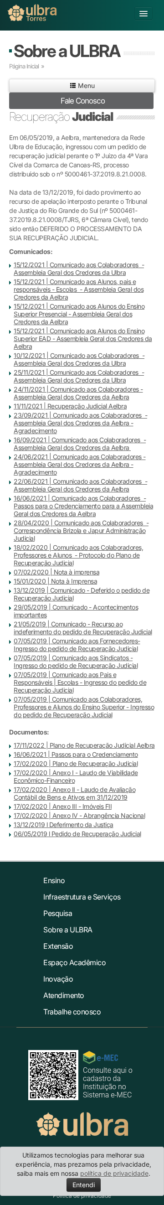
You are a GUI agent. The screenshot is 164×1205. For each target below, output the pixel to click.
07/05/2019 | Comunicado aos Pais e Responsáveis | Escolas (65, 678)
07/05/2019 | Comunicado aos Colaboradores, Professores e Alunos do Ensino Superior (78, 703)
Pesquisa (57, 913)
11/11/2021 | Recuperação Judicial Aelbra (70, 406)
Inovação (58, 978)
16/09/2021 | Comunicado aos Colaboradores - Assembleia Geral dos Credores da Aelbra (80, 443)
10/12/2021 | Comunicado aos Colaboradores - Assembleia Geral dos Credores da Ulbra (79, 359)
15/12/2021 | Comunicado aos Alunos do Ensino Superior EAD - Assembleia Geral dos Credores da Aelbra (83, 338)
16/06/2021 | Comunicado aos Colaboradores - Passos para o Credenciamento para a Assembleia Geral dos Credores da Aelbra (83, 505)
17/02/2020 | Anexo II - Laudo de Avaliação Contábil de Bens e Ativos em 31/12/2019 (74, 793)
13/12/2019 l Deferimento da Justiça (63, 824)
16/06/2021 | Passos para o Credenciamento (76, 754)
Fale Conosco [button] (83, 100)
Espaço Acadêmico (74, 962)
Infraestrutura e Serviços (82, 896)
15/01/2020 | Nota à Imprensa (55, 581)
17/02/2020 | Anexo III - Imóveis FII (63, 806)
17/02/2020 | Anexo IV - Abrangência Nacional (79, 815)
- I (83, 682)
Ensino (54, 880)
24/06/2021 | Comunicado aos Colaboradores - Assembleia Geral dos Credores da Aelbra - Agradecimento (80, 464)
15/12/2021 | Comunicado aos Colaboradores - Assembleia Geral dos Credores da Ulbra (79, 268)
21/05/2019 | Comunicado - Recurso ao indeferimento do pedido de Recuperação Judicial (83, 628)
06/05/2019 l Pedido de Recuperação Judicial (77, 834)
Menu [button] (85, 85)
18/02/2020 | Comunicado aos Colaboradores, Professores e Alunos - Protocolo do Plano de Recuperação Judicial (78, 555)
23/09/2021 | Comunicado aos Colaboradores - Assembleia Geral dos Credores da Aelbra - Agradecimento (80, 422)
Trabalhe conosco (72, 1011)
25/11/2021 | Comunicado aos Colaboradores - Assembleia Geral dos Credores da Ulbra (79, 376)
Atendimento (63, 995)
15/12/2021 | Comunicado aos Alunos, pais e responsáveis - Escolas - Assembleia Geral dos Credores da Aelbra (79, 289)
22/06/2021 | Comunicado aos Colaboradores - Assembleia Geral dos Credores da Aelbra (80, 485)
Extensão (58, 946)
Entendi (83, 1185)
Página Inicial (24, 66)
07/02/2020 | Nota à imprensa (56, 572)
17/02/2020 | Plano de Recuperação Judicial (76, 763)
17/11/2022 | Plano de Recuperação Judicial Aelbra (84, 745)
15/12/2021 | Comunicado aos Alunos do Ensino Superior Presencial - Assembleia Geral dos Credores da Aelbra (79, 314)
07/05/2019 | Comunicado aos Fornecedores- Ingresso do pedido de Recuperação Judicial (77, 644)
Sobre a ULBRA (67, 51)
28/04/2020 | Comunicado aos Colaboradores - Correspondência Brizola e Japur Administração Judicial (81, 530)
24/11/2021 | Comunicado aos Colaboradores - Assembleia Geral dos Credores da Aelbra (78, 393)
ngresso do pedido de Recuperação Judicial (76, 665)
